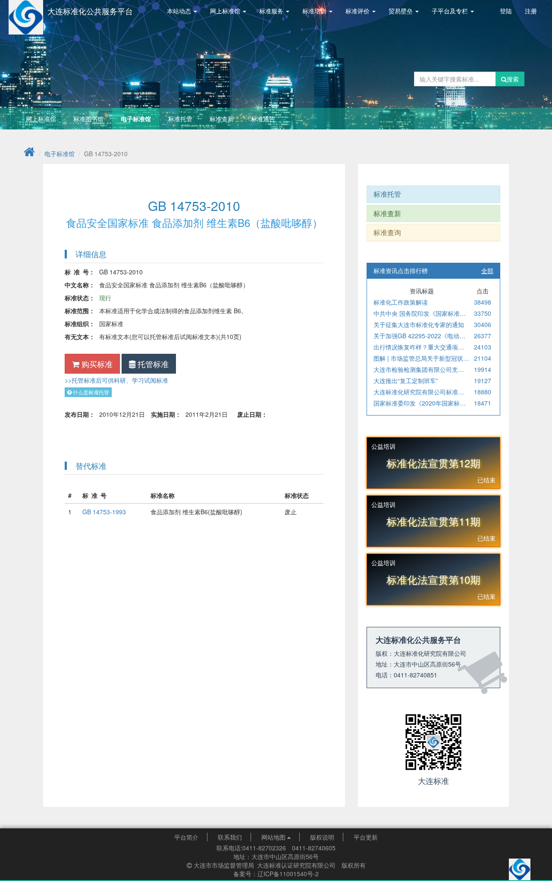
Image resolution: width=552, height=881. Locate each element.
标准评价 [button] (358, 10)
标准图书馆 (88, 118)
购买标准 (96, 363)
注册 (531, 10)
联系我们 (230, 837)
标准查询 (387, 232)
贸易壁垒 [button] (401, 10)
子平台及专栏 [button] (451, 10)
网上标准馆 (41, 118)
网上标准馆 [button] (226, 10)
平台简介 (186, 837)
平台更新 (366, 837)
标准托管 (180, 118)
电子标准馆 (136, 118)
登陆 (506, 10)
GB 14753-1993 (104, 511)
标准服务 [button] (272, 10)
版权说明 (322, 837)
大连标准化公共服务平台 (90, 10)
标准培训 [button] (315, 10)
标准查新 (222, 118)
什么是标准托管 (90, 392)
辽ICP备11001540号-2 (288, 873)
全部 (487, 270)
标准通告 (263, 118)
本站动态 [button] (180, 10)
